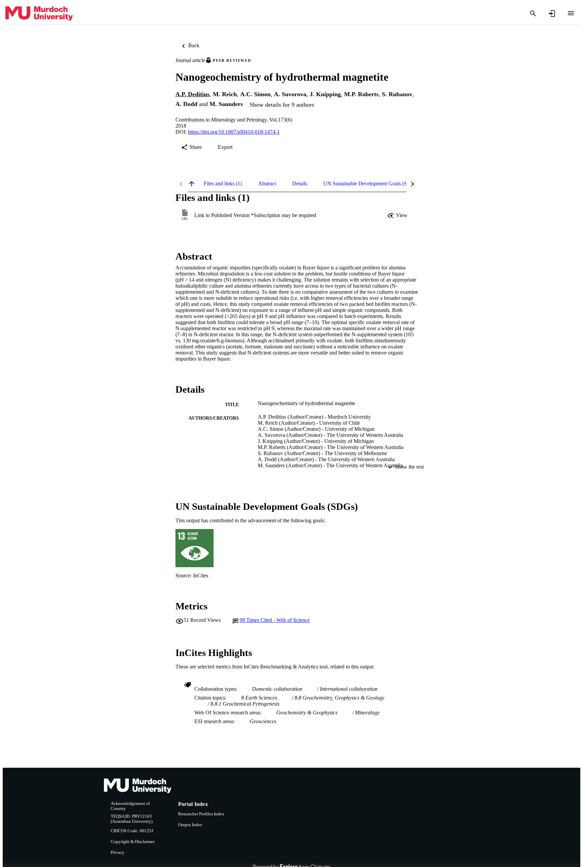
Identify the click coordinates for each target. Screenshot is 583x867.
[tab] (223, 184)
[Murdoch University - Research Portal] (39, 13)
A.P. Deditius (192, 94)
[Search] (533, 13)
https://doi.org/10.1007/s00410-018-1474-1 (234, 132)
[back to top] (192, 184)
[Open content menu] (571, 13)
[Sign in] (552, 13)
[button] (398, 215)
